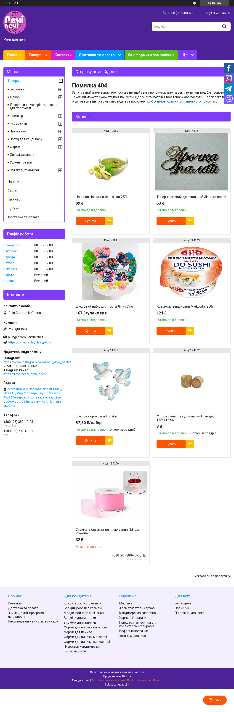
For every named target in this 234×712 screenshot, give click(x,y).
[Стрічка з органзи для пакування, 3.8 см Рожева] (110, 494)
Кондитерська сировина (137, 613)
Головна (14, 55)
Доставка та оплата (97, 55)
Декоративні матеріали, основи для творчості (33, 106)
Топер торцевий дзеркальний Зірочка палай (191, 197)
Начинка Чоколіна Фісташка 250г (102, 197)
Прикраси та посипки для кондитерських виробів (138, 624)
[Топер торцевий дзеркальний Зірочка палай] (191, 161)
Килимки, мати (75, 651)
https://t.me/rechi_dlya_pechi (29, 342)
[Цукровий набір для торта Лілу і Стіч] (110, 271)
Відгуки (13, 208)
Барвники (17, 89)
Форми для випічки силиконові (87, 641)
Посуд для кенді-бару (26, 139)
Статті (12, 191)
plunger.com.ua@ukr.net (25, 337)
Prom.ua (139, 672)
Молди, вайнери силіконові (84, 613)
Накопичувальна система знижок (33, 621)
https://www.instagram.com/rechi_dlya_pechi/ (37, 362)
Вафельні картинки (133, 631)
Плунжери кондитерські (82, 646)
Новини (13, 182)
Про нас (14, 199)
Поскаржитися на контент (108, 680)
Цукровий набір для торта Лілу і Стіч (104, 306)
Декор (15, 97)
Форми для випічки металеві (85, 637)
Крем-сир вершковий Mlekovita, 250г (185, 306)
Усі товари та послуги (210, 576)
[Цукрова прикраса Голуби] (110, 381)
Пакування (18, 131)
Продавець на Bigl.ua (117, 676)
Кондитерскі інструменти (82, 603)
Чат (218, 700)
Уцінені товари (21, 162)
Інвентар (16, 116)
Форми (15, 147)
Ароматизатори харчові (137, 608)
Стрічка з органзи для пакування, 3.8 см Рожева (107, 531)
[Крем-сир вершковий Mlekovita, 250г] (191, 271)
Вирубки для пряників (80, 622)
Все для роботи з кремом (83, 608)
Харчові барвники (132, 618)
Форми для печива (78, 632)
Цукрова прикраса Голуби (96, 416)
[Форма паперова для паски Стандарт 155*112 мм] (191, 381)
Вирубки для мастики (80, 618)
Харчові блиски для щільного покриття (185, 101)
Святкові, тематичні (25, 170)
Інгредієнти (18, 123)
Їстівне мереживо (132, 636)
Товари (35, 55)
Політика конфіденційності (144, 680)
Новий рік (182, 608)
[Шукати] (224, 26)
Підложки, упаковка (190, 613)
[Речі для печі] (14, 22)
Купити (90, 221)
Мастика (125, 603)
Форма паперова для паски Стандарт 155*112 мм (186, 418)
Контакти (63, 55)
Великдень (183, 603)
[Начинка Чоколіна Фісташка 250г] (110, 161)
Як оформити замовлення (151, 55)
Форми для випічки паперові (85, 627)
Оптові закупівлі (22, 154)
